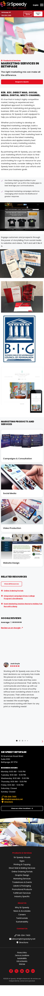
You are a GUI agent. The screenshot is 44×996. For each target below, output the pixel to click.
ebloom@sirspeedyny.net (23, 939)
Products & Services (12, 60)
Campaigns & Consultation (17, 458)
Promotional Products (22, 889)
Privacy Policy (22, 952)
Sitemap (22, 964)
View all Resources (11, 584)
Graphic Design (22, 875)
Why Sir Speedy (22, 907)
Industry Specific (22, 896)
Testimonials (22, 918)
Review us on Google (10, 628)
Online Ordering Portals (13, 590)
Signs (22, 861)
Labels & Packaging (22, 886)
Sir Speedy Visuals (22, 857)
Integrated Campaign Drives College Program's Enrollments (19, 597)
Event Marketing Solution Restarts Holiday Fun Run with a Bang (23, 605)
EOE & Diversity (22, 961)
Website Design (11, 562)
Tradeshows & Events (22, 882)
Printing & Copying (22, 864)
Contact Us (22, 928)
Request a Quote (27, 13)
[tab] (16, 740)
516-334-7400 (6, 15)
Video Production (12, 528)
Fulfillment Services (22, 893)
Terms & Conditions (22, 955)
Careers (22, 914)
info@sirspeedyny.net (13, 799)
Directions (8, 802)
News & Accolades (22, 911)
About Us (22, 903)
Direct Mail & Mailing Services (22, 868)
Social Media (9, 493)
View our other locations (20, 808)
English (35, 5)
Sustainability (22, 921)
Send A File (38, 13)
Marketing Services (22, 878)
